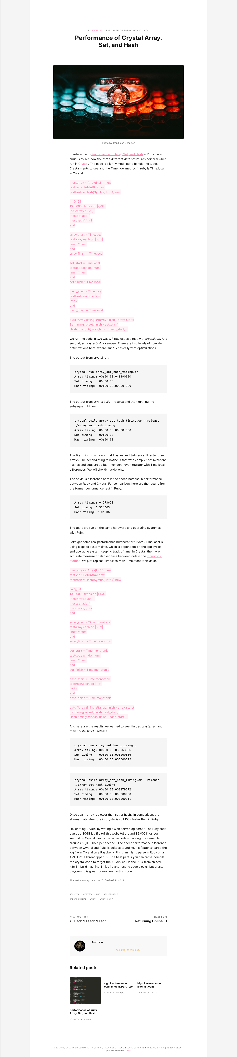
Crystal (83, 163)
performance (79, 899)
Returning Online (149, 921)
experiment (111, 894)
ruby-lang (107, 899)
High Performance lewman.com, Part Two (118, 985)
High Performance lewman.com (149, 985)
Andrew (97, 30)
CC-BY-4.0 (158, 1048)
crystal (75, 894)
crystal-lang (92, 894)
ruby (94, 899)
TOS (129, 1051)
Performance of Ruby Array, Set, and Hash (83, 1012)
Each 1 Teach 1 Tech (90, 921)
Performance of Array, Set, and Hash (117, 154)
